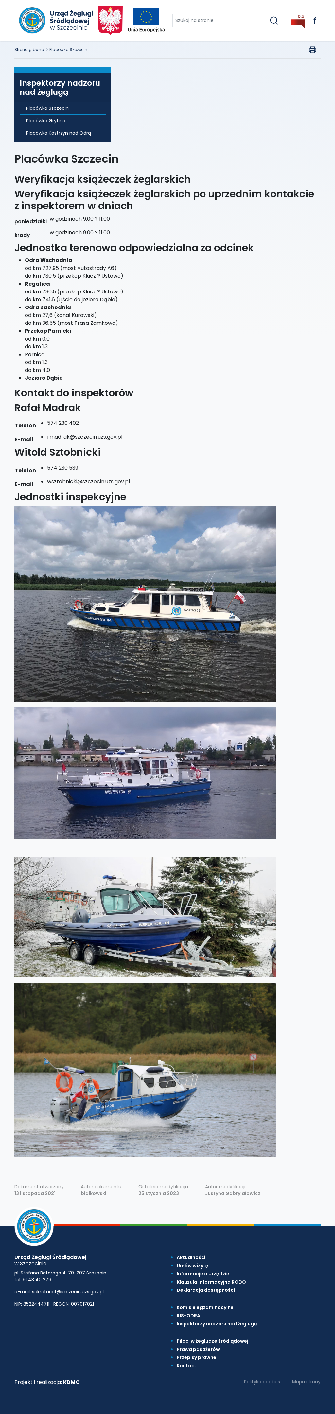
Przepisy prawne (196, 1357)
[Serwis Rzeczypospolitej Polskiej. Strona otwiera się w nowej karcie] (110, 20)
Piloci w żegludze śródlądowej (212, 1341)
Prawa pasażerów (198, 1349)
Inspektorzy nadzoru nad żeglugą (217, 1324)
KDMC (71, 1382)
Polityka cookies (262, 1381)
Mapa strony (306, 1381)
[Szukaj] (274, 20)
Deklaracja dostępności (206, 1290)
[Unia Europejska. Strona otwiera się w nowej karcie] (146, 20)
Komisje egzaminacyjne (205, 1307)
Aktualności (191, 1257)
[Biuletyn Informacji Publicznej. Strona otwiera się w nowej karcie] (298, 20)
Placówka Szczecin (68, 49)
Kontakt (186, 1365)
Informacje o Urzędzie (203, 1274)
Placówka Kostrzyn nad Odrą (58, 133)
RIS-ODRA (188, 1315)
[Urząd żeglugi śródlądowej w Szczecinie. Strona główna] (55, 20)
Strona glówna (29, 49)
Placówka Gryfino (45, 120)
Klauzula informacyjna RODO (211, 1282)
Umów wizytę (192, 1265)
